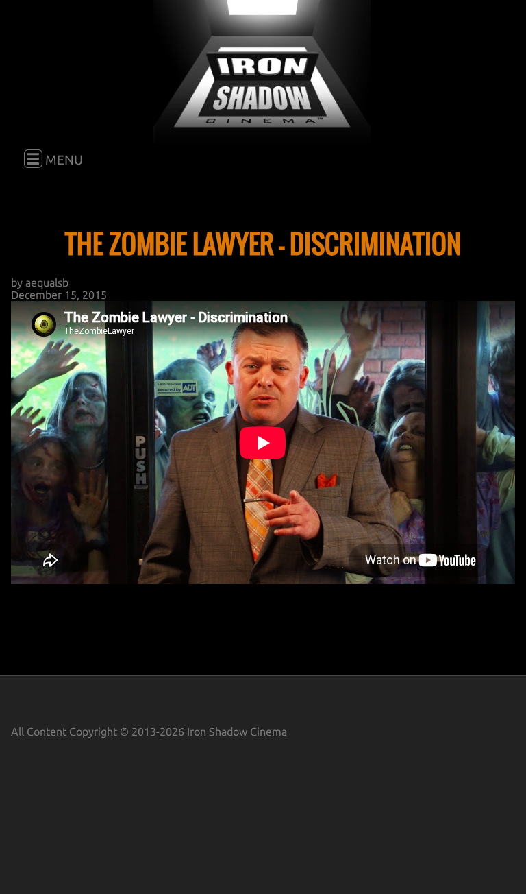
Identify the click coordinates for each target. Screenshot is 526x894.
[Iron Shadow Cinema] (263, 71)
